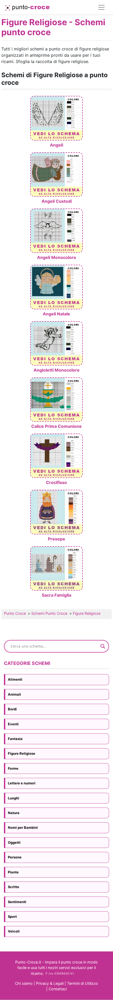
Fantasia (15, 739)
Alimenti (15, 679)
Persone (15, 857)
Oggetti (14, 842)
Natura (13, 813)
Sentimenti (17, 902)
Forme (13, 768)
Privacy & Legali (50, 983)
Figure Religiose (21, 753)
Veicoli (14, 931)
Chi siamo (24, 983)
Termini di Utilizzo (82, 983)
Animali (14, 694)
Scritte (13, 887)
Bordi (12, 709)
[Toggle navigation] (101, 7)
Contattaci (58, 989)
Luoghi (13, 798)
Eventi (13, 724)
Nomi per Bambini (23, 827)
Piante (13, 872)
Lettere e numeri (21, 783)
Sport (12, 916)
